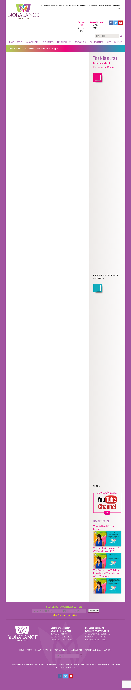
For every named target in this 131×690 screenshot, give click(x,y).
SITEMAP (61, 664)
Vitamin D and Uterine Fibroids (103, 527)
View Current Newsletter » (65, 615)
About (19, 42)
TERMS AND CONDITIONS (109, 664)
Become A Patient (33, 42)
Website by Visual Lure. (65, 667)
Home (11, 42)
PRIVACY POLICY (73, 664)
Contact (118, 42)
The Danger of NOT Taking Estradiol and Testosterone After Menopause (106, 573)
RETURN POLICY (89, 664)
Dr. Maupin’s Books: (102, 63)
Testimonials (80, 42)
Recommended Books (103, 67)
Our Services (48, 42)
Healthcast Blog (96, 42)
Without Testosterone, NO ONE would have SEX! (106, 549)
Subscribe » (94, 610)
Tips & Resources (64, 42)
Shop (109, 42)
